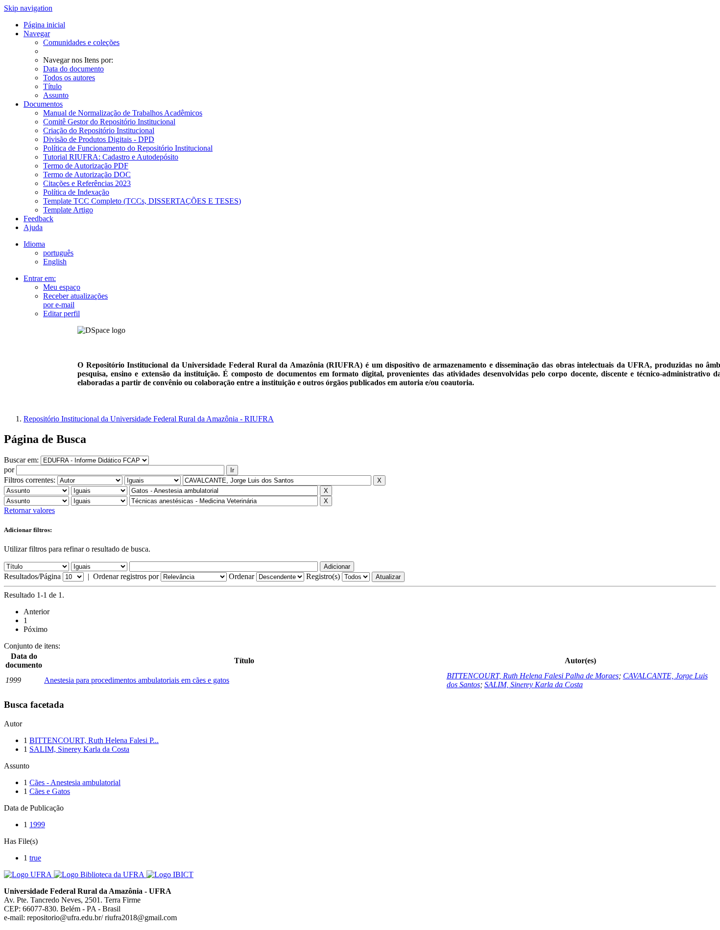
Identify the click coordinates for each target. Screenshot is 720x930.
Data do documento (73, 69)
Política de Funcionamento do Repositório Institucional (128, 148)
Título (52, 86)
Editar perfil (61, 313)
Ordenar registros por (126, 576)
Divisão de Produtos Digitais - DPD (98, 139)
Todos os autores (69, 77)
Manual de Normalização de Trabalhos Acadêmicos (122, 113)
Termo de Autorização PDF (85, 166)
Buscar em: (22, 460)
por (9, 469)
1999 (37, 824)
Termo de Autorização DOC (87, 174)
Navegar (37, 33)
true (35, 858)
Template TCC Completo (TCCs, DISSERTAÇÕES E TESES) (142, 201)
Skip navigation (28, 8)
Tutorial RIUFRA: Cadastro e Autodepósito (110, 157)
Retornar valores (29, 510)
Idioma (34, 244)
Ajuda (33, 227)
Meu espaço (61, 287)
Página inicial (44, 25)
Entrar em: (40, 278)
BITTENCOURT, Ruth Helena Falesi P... (94, 740)
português (58, 253)
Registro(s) (323, 576)
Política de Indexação (76, 192)
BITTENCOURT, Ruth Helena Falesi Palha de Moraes (533, 676)
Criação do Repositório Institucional (98, 130)
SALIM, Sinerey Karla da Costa (533, 684)
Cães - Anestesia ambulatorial (74, 782)
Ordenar (241, 576)
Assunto (56, 95)
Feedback (38, 218)
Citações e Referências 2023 (87, 183)
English (55, 261)
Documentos (43, 104)
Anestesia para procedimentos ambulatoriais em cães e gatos (136, 680)
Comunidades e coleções (81, 42)
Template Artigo (68, 210)
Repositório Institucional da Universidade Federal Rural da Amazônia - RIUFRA (149, 419)
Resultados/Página (32, 576)
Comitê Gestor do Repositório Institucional (109, 121)
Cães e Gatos (49, 791)
